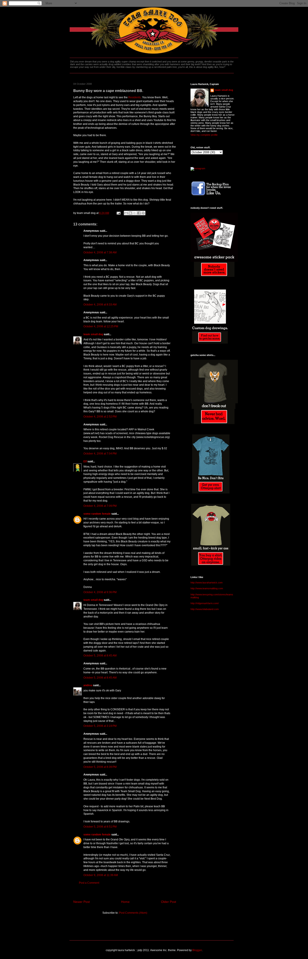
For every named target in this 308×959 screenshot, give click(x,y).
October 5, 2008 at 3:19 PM (100, 725)
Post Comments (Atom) (133, 912)
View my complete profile (204, 134)
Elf (85, 461)
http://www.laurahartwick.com (207, 582)
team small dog (93, 334)
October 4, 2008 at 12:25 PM (100, 326)
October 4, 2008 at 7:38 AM (100, 252)
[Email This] (126, 213)
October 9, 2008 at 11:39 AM (100, 875)
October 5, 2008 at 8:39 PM (100, 767)
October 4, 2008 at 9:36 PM (100, 592)
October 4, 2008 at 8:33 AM (100, 304)
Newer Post (81, 902)
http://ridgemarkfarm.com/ (205, 603)
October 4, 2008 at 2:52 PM (100, 416)
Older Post (168, 902)
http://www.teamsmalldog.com (207, 588)
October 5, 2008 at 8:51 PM (100, 826)
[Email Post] (118, 213)
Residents (134, 97)
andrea (87, 685)
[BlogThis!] (130, 213)
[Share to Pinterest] (143, 213)
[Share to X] (134, 213)
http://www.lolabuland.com (205, 609)
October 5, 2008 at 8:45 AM (100, 655)
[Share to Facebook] (139, 213)
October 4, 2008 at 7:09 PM (100, 505)
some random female (97, 513)
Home (125, 902)
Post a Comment (89, 882)
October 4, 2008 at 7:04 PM (100, 453)
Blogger (197, 950)
